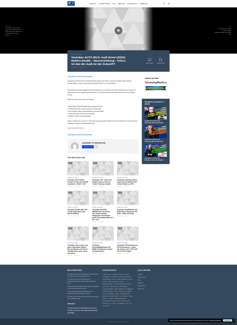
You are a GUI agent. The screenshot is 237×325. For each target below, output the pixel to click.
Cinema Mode (161, 63)
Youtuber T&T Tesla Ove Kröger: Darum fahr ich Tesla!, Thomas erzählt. (102, 182)
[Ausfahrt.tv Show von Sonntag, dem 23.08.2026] (156, 132)
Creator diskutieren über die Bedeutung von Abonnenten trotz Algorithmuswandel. (80, 292)
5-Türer (105, 274)
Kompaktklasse (124, 293)
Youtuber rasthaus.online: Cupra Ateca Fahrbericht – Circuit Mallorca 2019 (127, 182)
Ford (115, 291)
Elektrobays (123, 286)
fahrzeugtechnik (108, 291)
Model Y (110, 298)
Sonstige (105, 303)
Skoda (128, 301)
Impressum (144, 3)
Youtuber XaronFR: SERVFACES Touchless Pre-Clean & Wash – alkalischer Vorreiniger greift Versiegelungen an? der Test (102, 214)
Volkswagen (120, 303)
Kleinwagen (110, 293)
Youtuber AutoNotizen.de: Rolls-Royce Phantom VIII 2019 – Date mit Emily (127, 211)
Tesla (114, 303)
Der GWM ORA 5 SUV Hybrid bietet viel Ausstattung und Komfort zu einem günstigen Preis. (82, 275)
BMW (109, 281)
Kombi (117, 293)
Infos (104, 293)
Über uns (121, 3)
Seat (123, 301)
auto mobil (113, 276)
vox (127, 303)
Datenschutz (132, 3)
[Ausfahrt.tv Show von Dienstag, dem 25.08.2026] (156, 113)
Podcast (93, 3)
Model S (105, 298)
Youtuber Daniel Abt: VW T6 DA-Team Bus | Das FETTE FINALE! (77, 211)
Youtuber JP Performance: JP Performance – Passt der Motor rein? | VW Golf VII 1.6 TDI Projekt (127, 248)
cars (121, 281)
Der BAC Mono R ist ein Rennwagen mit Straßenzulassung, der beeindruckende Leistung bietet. (81, 281)
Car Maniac (115, 281)
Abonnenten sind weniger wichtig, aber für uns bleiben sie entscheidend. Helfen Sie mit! (83, 287)
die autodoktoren (120, 284)
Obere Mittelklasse (120, 298)
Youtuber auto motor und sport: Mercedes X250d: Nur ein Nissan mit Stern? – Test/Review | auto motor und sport (78, 249)
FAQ (113, 3)
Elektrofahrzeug (108, 289)
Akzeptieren (228, 320)
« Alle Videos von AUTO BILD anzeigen (79, 76)
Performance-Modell (109, 301)
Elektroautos (114, 286)
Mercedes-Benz (114, 296)
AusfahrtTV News (117, 274)
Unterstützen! (104, 3)
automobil (106, 276)
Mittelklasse (123, 296)
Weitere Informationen (215, 320)
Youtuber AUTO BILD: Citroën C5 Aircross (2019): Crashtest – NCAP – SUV (77, 182)
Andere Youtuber (76, 54)
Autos (114, 279)
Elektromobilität (119, 289)
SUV (110, 303)
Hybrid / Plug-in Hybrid (124, 291)
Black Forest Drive (122, 279)
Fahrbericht (129, 289)
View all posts (88, 146)
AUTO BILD (126, 274)
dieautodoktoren (108, 284)
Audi (109, 274)
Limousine (106, 296)
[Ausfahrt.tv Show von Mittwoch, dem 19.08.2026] (156, 150)
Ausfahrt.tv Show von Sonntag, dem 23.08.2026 (154, 140)
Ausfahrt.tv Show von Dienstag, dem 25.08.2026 (154, 121)
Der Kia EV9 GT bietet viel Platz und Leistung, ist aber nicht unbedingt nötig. (83, 297)
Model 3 (131, 296)
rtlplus (119, 301)
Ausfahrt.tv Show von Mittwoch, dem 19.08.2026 (154, 159)
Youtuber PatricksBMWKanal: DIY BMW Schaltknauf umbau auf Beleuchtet (102, 248)
